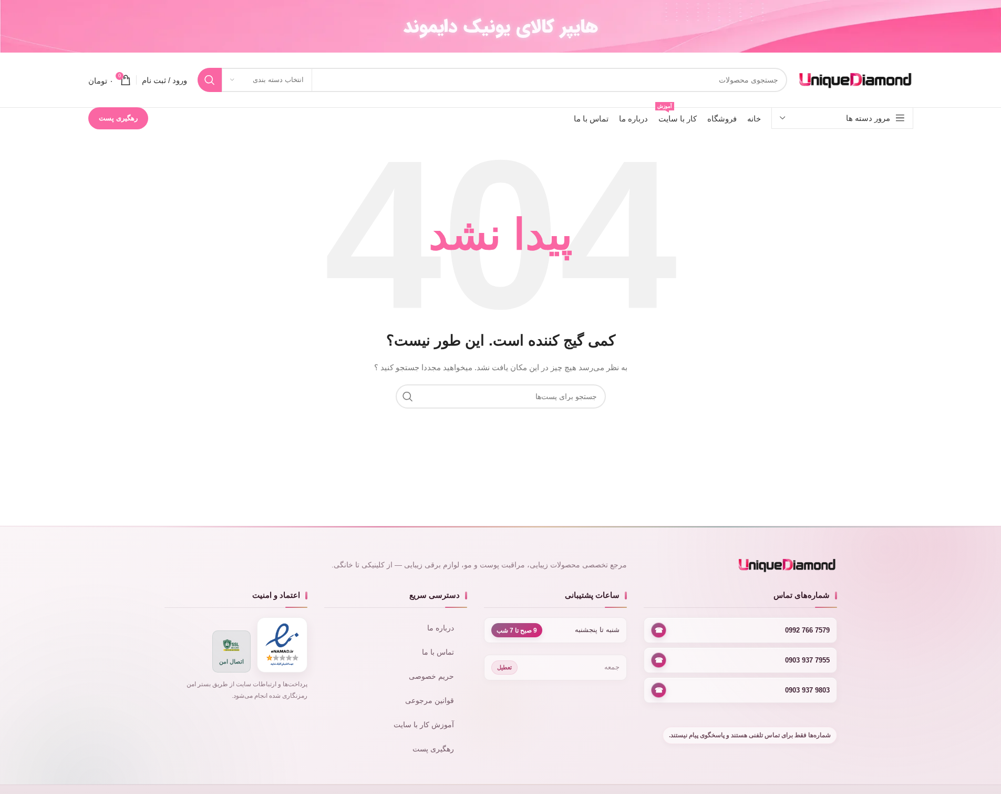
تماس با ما (438, 652)
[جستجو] (210, 80)
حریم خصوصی (431, 676)
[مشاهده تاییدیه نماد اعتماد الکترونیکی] (282, 645)
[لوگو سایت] (855, 79)
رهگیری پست (118, 118)
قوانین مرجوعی (429, 701)
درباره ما (440, 628)
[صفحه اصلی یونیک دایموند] (740, 565)
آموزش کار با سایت (424, 725)
